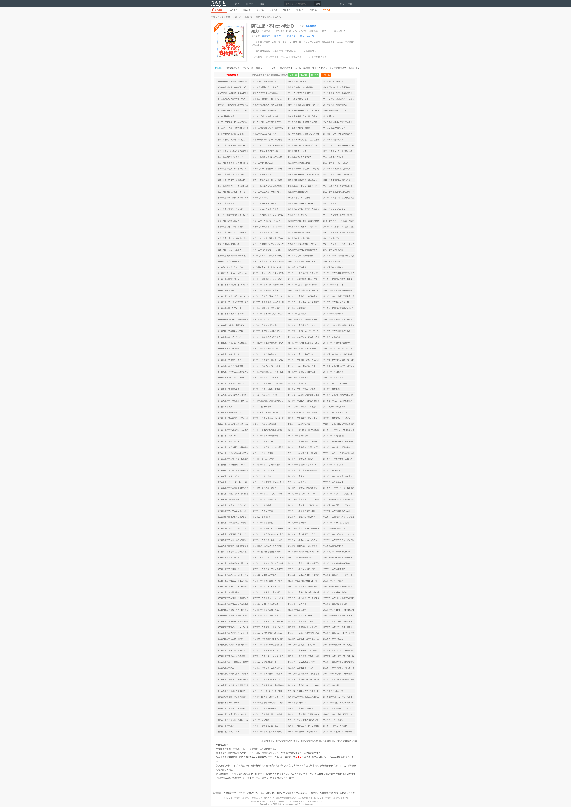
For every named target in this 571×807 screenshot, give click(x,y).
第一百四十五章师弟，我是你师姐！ (232, 325)
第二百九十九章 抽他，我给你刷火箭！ (233, 545)
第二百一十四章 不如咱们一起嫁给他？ (338, 418)
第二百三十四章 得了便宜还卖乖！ (336, 447)
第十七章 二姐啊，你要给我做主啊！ (337, 133)
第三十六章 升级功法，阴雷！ (300, 162)
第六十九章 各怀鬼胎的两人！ (335, 209)
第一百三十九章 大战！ (297, 313)
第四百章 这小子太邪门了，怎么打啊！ (268, 691)
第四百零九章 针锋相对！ (298, 702)
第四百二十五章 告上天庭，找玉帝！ (267, 725)
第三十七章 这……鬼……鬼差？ (336, 162)
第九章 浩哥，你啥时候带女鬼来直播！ (233, 93)
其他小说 (313, 9)
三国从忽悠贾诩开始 (287, 67)
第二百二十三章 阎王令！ (228, 435)
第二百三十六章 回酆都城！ (264, 453)
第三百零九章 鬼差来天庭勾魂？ (300, 557)
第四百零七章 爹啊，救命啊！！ (230, 702)
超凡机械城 (304, 67)
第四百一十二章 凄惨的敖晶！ (264, 708)
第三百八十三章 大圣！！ (228, 667)
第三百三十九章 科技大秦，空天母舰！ (233, 603)
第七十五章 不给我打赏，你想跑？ (266, 220)
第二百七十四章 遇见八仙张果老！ (336, 505)
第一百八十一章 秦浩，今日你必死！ (302, 371)
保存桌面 (326, 75)
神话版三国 (248, 67)
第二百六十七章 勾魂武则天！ (229, 499)
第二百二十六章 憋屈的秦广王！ (336, 435)
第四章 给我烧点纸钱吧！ (333, 81)
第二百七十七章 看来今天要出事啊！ (302, 511)
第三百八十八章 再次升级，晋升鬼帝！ (268, 673)
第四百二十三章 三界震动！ (334, 720)
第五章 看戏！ (328, 116)
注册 (350, 3)
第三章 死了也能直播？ (297, 81)
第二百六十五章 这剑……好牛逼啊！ (302, 493)
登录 (342, 3)
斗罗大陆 (271, 67)
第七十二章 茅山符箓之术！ (299, 215)
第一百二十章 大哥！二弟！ (334, 284)
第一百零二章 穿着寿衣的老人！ (230, 261)
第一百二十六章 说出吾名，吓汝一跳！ (268, 296)
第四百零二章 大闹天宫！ (333, 691)
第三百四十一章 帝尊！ (297, 603)
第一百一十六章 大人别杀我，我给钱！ (338, 278)
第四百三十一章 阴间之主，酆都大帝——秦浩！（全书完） (289, 36)
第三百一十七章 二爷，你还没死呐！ (302, 569)
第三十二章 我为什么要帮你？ (300, 157)
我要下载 (293, 75)
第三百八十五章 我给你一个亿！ (300, 667)
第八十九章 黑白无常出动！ (334, 238)
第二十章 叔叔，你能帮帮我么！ (336, 104)
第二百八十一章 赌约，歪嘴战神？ (301, 516)
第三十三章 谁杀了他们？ (333, 157)
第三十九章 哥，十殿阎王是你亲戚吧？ (268, 168)
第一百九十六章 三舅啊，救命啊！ (266, 395)
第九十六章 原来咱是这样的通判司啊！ (303, 249)
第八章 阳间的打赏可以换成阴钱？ (336, 87)
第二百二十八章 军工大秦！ (264, 441)
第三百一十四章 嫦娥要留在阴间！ (336, 563)
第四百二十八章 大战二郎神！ (229, 731)
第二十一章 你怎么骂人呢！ (334, 139)
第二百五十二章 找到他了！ (264, 476)
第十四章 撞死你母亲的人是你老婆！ (232, 133)
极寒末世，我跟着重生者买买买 (291, 792)
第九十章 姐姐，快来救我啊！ (229, 244)
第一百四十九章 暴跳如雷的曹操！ (231, 331)
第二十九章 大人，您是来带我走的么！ (338, 151)
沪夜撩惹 (313, 792)
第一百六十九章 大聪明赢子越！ (300, 354)
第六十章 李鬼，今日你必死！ (300, 197)
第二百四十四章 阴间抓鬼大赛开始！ (267, 464)
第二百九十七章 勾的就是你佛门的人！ (303, 540)
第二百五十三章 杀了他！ (298, 476)
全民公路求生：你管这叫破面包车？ (240, 792)
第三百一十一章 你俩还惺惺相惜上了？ (233, 563)
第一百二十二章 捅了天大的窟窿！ (266, 290)
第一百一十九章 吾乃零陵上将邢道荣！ (303, 284)
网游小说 (286, 9)
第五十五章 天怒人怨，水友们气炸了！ (268, 191)
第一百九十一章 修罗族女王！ (229, 389)
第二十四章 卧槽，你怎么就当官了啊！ (303, 145)
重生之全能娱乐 (319, 67)
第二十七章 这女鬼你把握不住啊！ (266, 151)
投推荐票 (314, 75)
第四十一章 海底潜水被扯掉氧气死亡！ (338, 168)
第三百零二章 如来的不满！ (334, 545)
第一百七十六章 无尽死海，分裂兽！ (267, 366)
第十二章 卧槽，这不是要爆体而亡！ (337, 93)
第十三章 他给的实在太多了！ (335, 128)
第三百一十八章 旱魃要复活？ (335, 569)
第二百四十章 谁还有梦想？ (264, 458)
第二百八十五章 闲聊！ (297, 522)
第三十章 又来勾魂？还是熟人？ (230, 157)
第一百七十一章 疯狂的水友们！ (230, 360)
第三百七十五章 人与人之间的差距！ (232, 656)
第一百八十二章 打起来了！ (334, 371)
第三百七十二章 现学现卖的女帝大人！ (268, 650)
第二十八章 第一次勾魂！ (298, 151)
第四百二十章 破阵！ (261, 720)
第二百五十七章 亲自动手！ (299, 482)
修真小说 (246, 9)
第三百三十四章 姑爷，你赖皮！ (336, 592)
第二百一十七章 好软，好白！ (300, 424)
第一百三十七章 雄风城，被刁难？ (231, 313)
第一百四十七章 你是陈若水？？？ (301, 325)
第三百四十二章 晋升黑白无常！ (336, 603)
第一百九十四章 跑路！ (332, 389)
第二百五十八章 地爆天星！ (334, 482)
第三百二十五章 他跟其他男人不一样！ (303, 580)
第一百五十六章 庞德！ (332, 336)
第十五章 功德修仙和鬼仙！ (299, 98)
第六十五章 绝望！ (330, 203)
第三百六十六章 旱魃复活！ (334, 638)
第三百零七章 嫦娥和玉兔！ (228, 557)
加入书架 (304, 75)
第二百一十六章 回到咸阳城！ (264, 424)
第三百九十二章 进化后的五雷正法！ (267, 679)
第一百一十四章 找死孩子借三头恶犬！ (268, 278)
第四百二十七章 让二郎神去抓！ (336, 725)
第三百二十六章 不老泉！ (333, 580)
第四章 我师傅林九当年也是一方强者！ (303, 116)
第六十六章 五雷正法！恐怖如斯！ (231, 209)
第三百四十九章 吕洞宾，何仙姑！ (301, 615)
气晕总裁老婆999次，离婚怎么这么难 (337, 792)
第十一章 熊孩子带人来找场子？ (300, 93)
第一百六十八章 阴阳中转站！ (264, 354)
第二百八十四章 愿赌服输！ (264, 522)
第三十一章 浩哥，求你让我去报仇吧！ (268, 157)
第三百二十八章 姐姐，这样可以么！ (267, 586)
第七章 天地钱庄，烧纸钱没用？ (300, 87)
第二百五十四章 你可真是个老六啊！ (337, 476)
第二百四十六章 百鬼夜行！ (334, 464)
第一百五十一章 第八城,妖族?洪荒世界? (304, 331)
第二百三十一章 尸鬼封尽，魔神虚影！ (233, 447)
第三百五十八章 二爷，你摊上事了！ (337, 627)
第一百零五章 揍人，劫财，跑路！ (231, 267)
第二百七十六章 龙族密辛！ (264, 511)
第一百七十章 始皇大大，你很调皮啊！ (338, 354)
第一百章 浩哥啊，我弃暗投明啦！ (301, 255)
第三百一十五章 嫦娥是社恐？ (229, 569)
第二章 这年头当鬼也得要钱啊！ (265, 81)
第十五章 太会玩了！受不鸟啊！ (265, 133)
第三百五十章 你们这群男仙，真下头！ (338, 615)
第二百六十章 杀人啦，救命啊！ (265, 487)
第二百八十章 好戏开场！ (263, 516)
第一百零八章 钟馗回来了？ (334, 267)
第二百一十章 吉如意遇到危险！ (336, 412)
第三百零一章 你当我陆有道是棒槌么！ (303, 545)
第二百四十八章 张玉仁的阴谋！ (265, 470)
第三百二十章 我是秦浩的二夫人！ (266, 574)
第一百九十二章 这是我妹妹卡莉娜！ (267, 389)
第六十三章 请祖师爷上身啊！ (264, 203)
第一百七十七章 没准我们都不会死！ (302, 366)
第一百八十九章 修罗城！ (298, 383)
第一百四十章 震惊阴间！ (333, 313)
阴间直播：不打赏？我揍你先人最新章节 (262, 16)
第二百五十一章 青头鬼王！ (228, 476)
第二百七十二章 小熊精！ (263, 505)
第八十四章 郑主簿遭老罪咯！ (300, 232)
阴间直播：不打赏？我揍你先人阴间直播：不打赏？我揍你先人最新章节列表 (295, 740)
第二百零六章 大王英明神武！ (335, 406)
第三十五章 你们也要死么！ (264, 162)
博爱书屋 (218, 4)
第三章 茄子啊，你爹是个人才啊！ (266, 116)
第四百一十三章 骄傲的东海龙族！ (301, 708)
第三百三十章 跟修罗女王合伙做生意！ (338, 586)
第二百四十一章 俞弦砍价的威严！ (301, 458)
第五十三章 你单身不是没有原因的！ (337, 186)
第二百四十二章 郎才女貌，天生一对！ (338, 458)
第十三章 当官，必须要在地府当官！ (232, 98)
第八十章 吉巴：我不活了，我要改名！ (303, 226)
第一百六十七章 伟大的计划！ (229, 354)
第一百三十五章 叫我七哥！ (299, 307)
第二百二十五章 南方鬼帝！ (299, 435)
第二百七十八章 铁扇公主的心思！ (336, 511)
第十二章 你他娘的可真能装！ (300, 128)
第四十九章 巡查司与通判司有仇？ (336, 180)
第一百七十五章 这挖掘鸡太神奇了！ (232, 366)
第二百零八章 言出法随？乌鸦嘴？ (266, 412)
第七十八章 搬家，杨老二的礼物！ (231, 226)
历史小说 (273, 9)
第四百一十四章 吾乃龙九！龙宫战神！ (338, 708)
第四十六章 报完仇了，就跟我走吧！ (232, 180)
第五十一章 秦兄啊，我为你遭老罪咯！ (268, 186)
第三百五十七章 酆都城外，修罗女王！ (303, 627)
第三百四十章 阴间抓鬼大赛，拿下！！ (268, 603)
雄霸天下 (260, 67)
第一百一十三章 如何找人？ (228, 278)
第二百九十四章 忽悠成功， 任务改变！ (338, 534)
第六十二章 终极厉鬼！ (227, 203)
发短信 (298, 757)
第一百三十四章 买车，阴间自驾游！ (267, 307)
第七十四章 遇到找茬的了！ (228, 220)
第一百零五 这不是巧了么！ (334, 261)
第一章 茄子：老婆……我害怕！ (336, 110)
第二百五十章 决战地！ (332, 470)
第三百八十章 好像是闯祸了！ (264, 662)
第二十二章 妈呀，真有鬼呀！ (264, 110)
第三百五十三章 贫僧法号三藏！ (300, 621)
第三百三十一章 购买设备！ (228, 592)
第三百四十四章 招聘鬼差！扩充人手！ (268, 609)
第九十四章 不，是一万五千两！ (230, 249)
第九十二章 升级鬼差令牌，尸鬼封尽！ (303, 244)
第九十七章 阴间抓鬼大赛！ (334, 249)
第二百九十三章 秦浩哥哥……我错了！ (303, 534)
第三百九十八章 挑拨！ (332, 685)
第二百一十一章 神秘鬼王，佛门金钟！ (233, 418)
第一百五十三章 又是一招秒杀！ (230, 336)
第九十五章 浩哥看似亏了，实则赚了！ (268, 249)
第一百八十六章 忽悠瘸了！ (334, 377)
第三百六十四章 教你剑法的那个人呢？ (268, 638)
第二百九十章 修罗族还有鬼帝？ (336, 528)
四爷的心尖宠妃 (233, 67)
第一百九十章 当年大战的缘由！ (336, 383)
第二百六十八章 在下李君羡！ (264, 499)
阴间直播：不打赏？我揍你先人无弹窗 (342, 740)
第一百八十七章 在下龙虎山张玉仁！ (232, 383)
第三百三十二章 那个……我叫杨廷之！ (268, 592)
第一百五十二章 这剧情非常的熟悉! (337, 331)
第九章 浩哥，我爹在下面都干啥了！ (337, 122)
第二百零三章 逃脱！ (226, 406)
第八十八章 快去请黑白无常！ (300, 238)
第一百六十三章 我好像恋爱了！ (230, 348)
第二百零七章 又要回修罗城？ (229, 412)
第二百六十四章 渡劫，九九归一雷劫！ (268, 493)
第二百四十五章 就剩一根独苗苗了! (302, 464)
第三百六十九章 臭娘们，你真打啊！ (302, 644)
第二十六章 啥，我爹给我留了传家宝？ (233, 151)
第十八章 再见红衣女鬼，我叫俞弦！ (232, 139)
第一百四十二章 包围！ (262, 319)
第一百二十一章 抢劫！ (227, 290)
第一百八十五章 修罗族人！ (299, 377)
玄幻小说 (233, 9)
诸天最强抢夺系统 (338, 67)
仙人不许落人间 (267, 792)
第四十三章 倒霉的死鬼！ (263, 174)
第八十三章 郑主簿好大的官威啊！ (266, 232)
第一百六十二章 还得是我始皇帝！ (336, 342)
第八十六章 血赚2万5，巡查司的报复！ (233, 238)
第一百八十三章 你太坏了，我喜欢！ (232, 377)
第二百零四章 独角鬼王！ (263, 406)
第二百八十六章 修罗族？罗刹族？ (336, 522)
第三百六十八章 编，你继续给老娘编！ (268, 644)
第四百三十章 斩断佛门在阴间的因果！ (303, 731)
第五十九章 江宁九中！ (262, 197)
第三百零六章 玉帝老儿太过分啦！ (336, 551)
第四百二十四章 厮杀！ (227, 725)
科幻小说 (299, 9)
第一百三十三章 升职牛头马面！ (230, 307)
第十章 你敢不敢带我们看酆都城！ (266, 93)
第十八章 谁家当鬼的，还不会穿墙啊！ (268, 104)
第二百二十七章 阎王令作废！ (229, 441)
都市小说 (260, 9)
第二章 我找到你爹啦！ (227, 116)
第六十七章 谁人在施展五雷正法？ (266, 209)
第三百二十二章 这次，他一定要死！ (337, 574)
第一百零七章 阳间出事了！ (299, 267)
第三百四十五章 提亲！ (297, 609)
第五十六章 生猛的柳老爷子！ (300, 191)
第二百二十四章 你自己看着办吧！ (266, 435)
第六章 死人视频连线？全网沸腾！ (266, 87)
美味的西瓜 (311, 26)
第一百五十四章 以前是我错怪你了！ (267, 336)
